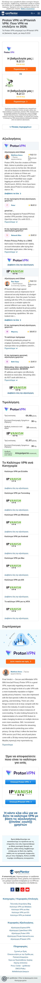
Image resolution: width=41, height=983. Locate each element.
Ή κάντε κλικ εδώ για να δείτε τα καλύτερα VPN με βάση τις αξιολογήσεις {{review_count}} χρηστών (20, 818)
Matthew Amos (17, 155)
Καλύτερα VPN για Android (20, 915)
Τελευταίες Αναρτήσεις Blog (20, 904)
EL (32, 13)
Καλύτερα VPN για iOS (20, 912)
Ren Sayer (15, 281)
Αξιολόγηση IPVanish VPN (20, 939)
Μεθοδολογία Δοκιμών (20, 971)
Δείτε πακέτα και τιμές (19, 661)
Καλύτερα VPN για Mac (20, 909)
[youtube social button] (27, 889)
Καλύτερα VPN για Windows (20, 907)
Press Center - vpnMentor (20, 966)
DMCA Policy (20, 969)
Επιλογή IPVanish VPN (20, 802)
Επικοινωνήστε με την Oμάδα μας (20, 954)
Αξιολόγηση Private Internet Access (20, 936)
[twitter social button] (17, 889)
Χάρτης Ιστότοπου (20, 963)
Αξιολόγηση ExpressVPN (20, 928)
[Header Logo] (9, 13)
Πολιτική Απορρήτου (20, 957)
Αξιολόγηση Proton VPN (21, 933)
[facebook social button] (12, 889)
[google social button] (22, 889)
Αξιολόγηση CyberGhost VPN (20, 930)
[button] (4, 979)
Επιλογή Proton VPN (20, 782)
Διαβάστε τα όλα (12, 193)
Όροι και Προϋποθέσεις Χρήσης (20, 960)
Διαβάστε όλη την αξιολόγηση (21, 265)
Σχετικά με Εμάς (20, 951)
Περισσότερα (20, 69)
